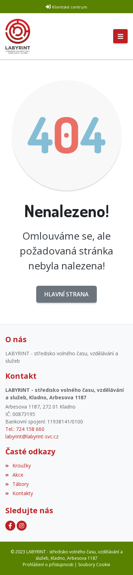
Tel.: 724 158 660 (24, 429)
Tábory (20, 484)
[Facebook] (10, 526)
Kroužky (21, 465)
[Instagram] (22, 526)
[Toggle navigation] (120, 36)
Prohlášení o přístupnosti (48, 565)
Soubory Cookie (94, 565)
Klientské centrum (69, 7)
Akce (17, 474)
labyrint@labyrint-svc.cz (32, 436)
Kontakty (22, 493)
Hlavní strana (66, 294)
